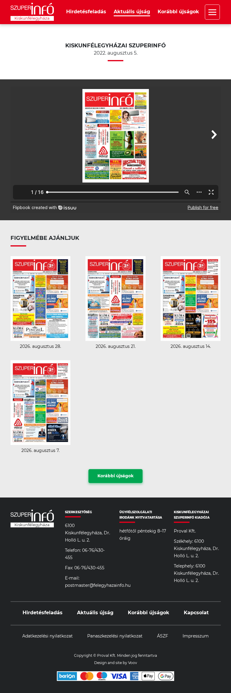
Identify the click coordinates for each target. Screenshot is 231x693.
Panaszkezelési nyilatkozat (115, 636)
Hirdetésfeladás (86, 11)
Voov (132, 663)
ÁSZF (162, 636)
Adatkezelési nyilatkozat (47, 636)
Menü (212, 12)
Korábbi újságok (178, 11)
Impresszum (196, 636)
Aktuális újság (132, 11)
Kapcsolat (196, 612)
